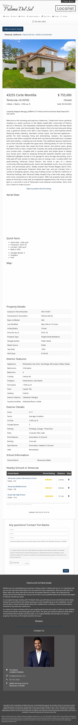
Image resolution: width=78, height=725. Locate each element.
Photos (22, 16)
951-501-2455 (40, 21)
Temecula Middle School (17, 486)
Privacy (56, 16)
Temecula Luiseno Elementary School (22, 478)
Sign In (72, 1)
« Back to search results (13, 29)
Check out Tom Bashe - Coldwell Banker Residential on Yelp (39, 626)
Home (7, 16)
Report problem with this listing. (39, 189)
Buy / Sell (46, 16)
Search (14, 16)
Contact (64, 16)
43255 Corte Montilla (44, 35)
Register (66, 1)
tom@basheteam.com (17, 676)
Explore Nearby (33, 16)
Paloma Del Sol (29, 35)
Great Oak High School (16, 495)
